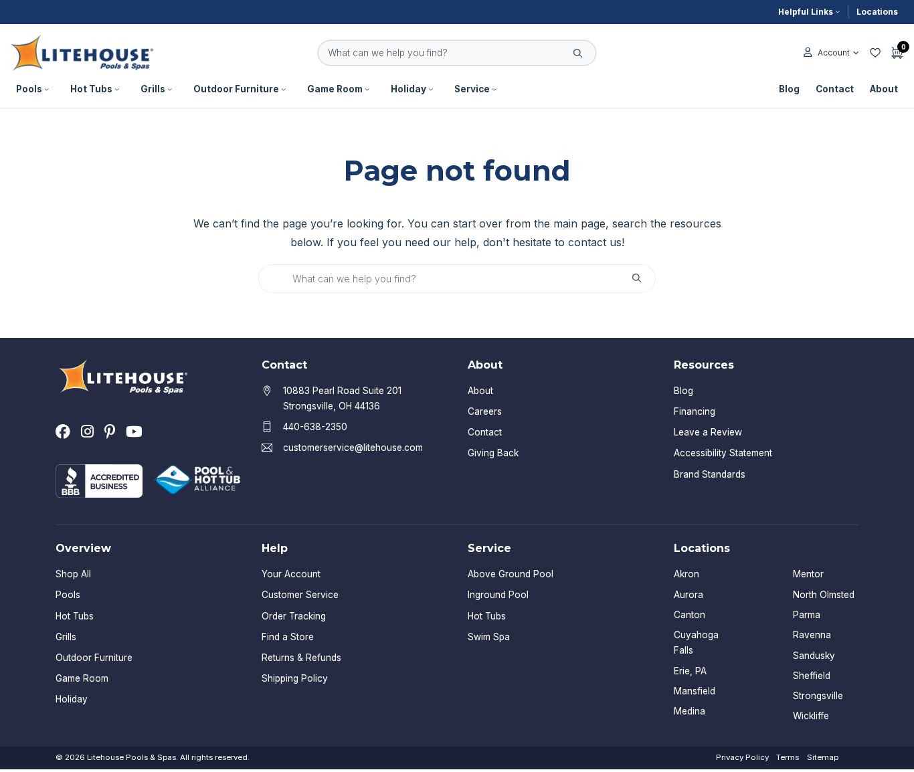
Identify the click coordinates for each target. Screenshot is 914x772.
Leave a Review (708, 432)
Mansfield (694, 691)
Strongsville (818, 695)
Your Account (291, 574)
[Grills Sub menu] (170, 89)
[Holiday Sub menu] (431, 89)
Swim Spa (489, 637)
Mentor (808, 574)
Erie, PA (690, 671)
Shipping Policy (295, 678)
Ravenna (812, 635)
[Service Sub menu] (494, 89)
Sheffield (811, 675)
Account (833, 52)
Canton (689, 614)
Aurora (688, 594)
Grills (153, 89)
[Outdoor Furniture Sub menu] (283, 89)
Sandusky (814, 655)
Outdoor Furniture (236, 89)
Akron (686, 574)
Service (472, 89)
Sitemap (822, 757)
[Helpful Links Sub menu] (837, 12)
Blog (789, 89)
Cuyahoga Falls (696, 643)
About (884, 89)
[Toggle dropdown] (856, 53)
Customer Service (300, 594)
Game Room (335, 89)
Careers (485, 411)
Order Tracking (294, 616)
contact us (595, 242)
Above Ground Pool (510, 574)
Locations (877, 12)
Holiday (408, 89)
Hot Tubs (91, 89)
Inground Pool (498, 594)
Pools (29, 89)
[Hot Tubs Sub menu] (117, 89)
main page (579, 223)
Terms (787, 757)
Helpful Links (805, 12)
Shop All (73, 574)
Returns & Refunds (301, 657)
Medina (689, 711)
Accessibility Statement (723, 453)
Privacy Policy (742, 757)
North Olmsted (823, 594)
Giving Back (493, 453)
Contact (835, 89)
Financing (694, 411)
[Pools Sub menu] (47, 89)
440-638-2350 (315, 426)
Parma (806, 614)
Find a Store (288, 637)
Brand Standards (709, 474)
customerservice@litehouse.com (353, 447)
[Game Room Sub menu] (367, 89)
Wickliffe (811, 715)
